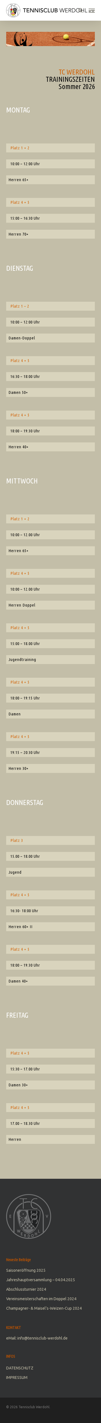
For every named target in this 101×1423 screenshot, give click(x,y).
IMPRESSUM (16, 1377)
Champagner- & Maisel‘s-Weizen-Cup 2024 (44, 1308)
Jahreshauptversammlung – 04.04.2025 (40, 1280)
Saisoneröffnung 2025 (25, 1270)
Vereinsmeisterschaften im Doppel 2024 (41, 1299)
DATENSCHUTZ (19, 1368)
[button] (92, 10)
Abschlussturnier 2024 (26, 1289)
